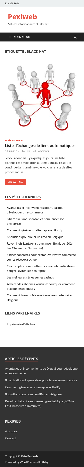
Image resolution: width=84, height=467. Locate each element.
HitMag (43, 462)
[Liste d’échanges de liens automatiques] (42, 100)
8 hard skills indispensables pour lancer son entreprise (41, 380)
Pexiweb (22, 16)
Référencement (14, 140)
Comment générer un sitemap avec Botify (34, 230)
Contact (10, 438)
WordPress (27, 462)
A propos (11, 431)
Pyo (28, 150)
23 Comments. (41, 150)
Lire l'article (14, 181)
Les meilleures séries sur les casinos (30, 277)
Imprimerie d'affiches (21, 324)
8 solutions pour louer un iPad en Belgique (35, 237)
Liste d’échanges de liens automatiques (40, 145)
